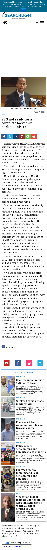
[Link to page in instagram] (29, 363)
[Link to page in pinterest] (22, 136)
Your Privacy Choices (19, 543)
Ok (23, 9)
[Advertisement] (23, 50)
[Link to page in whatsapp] (28, 136)
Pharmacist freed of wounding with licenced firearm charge (30, 425)
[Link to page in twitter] (10, 136)
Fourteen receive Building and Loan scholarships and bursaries (27, 474)
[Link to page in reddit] (34, 136)
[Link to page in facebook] (4, 136)
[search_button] (37, 22)
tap (42, 22)
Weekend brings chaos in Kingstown (30, 402)
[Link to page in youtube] (7, 363)
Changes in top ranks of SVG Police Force (30, 382)
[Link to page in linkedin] (16, 136)
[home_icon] (5, 22)
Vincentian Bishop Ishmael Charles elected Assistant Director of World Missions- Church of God (30, 502)
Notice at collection (13, 546)
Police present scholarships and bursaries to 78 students (31, 449)
